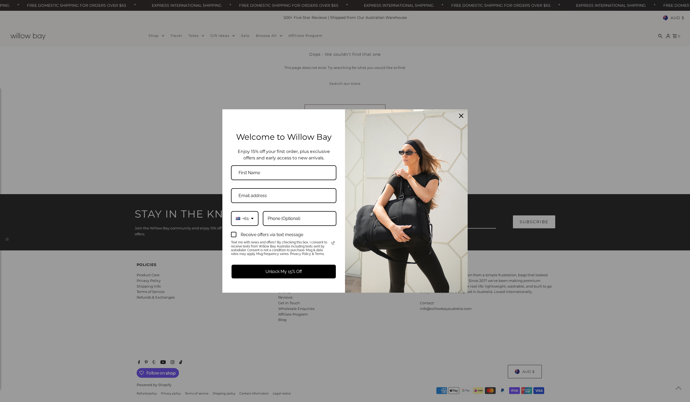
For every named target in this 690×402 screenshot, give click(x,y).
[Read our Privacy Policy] (333, 243)
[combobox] (244, 218)
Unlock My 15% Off (283, 271)
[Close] (461, 115)
